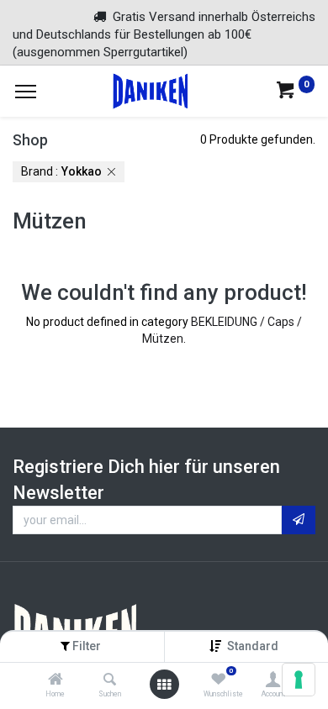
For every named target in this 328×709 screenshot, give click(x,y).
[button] (298, 520)
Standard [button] (254, 646)
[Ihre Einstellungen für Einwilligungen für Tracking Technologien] (299, 680)
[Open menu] (164, 685)
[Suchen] (110, 680)
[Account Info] (273, 680)
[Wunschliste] (218, 680)
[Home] (55, 680)
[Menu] (25, 91)
